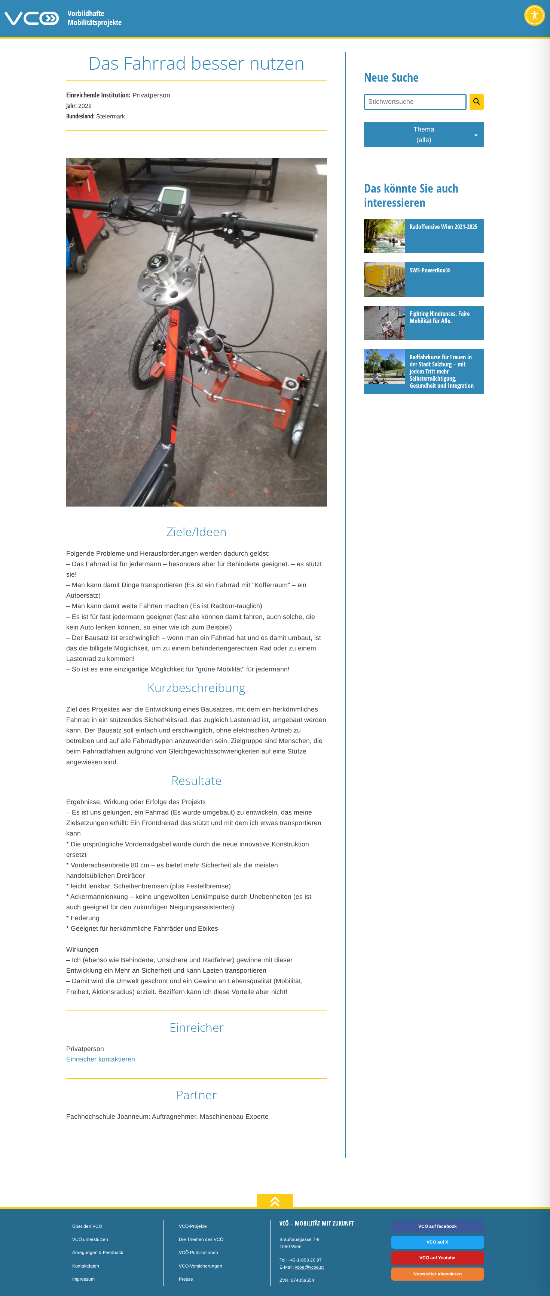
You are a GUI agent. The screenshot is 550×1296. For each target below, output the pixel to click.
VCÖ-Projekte (193, 1226)
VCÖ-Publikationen (198, 1252)
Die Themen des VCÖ (201, 1239)
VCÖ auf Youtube (437, 1257)
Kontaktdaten (85, 1266)
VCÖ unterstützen (90, 1239)
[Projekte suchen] (477, 102)
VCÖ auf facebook (437, 1226)
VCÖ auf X (437, 1242)
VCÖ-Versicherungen (200, 1266)
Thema (423, 135)
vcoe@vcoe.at (309, 1267)
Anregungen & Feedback (97, 1252)
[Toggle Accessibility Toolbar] (534, 15)
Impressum (83, 1279)
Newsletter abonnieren (437, 1274)
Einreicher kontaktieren (100, 1059)
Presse (186, 1279)
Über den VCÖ (87, 1226)
